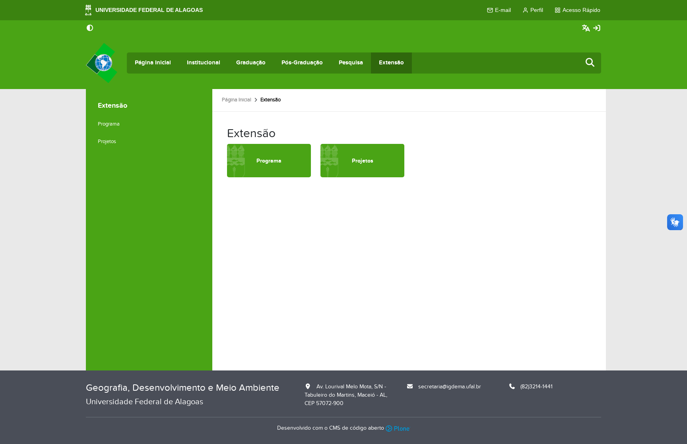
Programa (109, 124)
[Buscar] (590, 63)
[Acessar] (596, 28)
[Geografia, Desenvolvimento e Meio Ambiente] (101, 63)
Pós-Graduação (302, 62)
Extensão (391, 62)
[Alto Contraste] (90, 28)
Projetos (107, 141)
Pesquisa (351, 62)
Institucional (203, 62)
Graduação (251, 62)
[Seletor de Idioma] (587, 28)
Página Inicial (153, 62)
